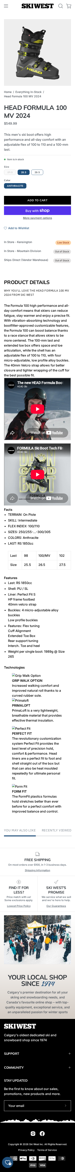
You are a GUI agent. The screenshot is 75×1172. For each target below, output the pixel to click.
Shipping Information (37, 870)
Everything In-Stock (28, 92)
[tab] (37, 409)
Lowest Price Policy (19, 905)
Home (8, 92)
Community (13, 1067)
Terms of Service (47, 1150)
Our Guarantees (56, 905)
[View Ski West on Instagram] (33, 1134)
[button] (60, 6)
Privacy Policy (26, 1150)
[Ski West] (38, 6)
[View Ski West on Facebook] (42, 1134)
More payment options (37, 218)
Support (11, 1054)
